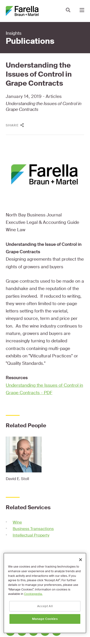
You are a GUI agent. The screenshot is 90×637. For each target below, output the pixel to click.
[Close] (80, 560)
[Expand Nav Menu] (82, 10)
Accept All (45, 606)
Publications (30, 41)
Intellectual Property (31, 535)
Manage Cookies (45, 619)
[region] (44, 593)
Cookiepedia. (33, 594)
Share (12, 125)
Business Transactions (33, 528)
